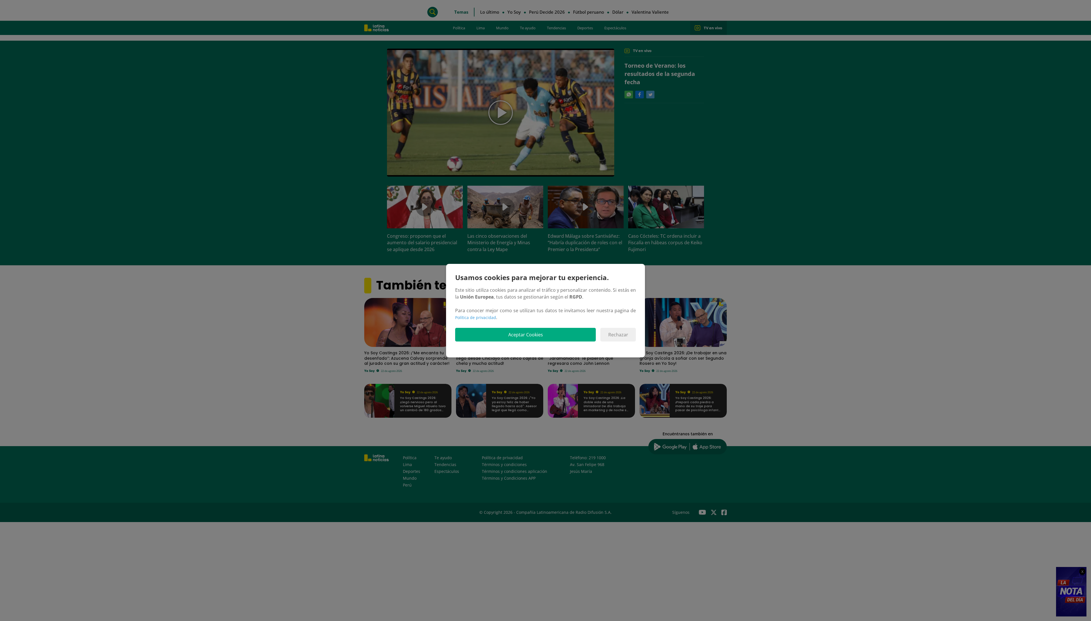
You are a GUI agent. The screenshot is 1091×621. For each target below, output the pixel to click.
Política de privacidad (475, 317)
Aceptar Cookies (525, 335)
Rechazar (618, 335)
